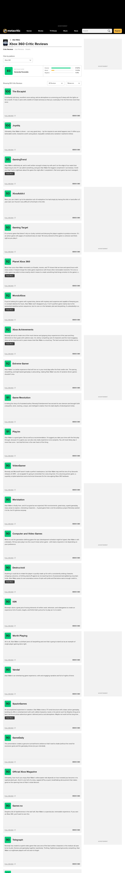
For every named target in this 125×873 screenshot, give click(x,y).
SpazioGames (16, 704)
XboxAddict (15, 193)
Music (65, 31)
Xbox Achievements (19, 330)
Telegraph (14, 840)
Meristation (15, 500)
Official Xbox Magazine (21, 772)
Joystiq (12, 125)
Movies (40, 31)
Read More (9, 173)
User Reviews (19, 49)
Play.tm (13, 432)
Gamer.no (14, 806)
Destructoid (15, 568)
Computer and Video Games (24, 534)
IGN (11, 602)
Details (27, 49)
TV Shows (53, 31)
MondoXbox (15, 296)
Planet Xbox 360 (18, 262)
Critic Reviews (8, 49)
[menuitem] (29, 31)
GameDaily (15, 738)
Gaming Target (17, 227)
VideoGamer (16, 466)
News (76, 31)
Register (118, 31)
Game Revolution (18, 398)
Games (29, 31)
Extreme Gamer (17, 364)
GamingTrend (16, 159)
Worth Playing (16, 636)
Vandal (13, 670)
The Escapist (15, 91)
